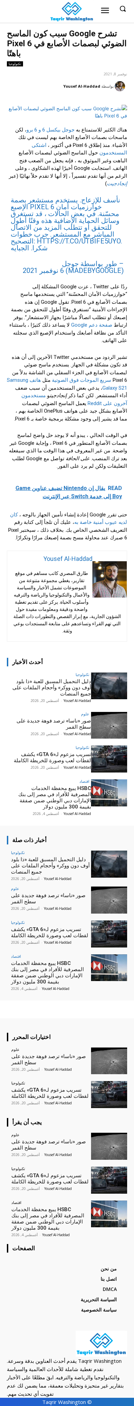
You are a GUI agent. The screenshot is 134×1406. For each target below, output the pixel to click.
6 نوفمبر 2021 (43, 270)
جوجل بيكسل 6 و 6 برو (50, 130)
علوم (85, 714)
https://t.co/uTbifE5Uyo (79, 241)
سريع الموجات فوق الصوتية (81, 380)
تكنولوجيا (15, 63)
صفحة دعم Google (91, 325)
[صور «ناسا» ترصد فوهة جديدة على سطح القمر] (109, 725)
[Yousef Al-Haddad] (121, 86)
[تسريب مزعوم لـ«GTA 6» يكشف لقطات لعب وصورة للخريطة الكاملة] (109, 759)
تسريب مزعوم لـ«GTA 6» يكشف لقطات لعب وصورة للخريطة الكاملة (52, 757)
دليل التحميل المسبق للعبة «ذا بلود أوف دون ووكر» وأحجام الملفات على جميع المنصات (51, 687)
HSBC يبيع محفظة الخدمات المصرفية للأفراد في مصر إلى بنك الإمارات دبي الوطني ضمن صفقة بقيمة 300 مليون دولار (54, 797)
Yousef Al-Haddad (81, 86)
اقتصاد (84, 781)
